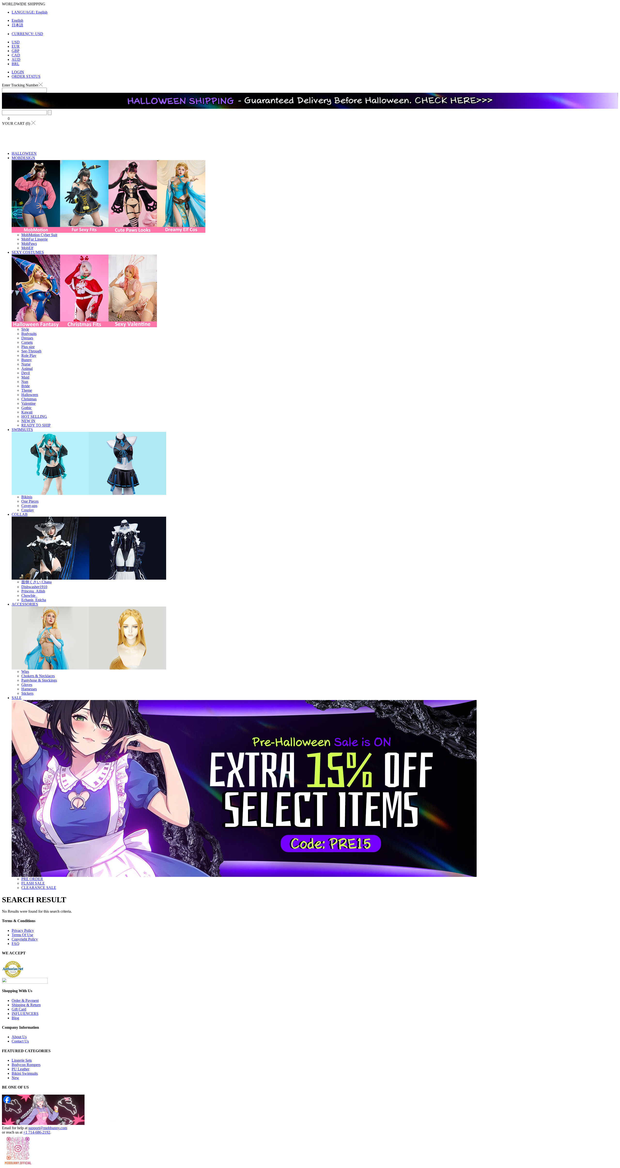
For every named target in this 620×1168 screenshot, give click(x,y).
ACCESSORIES (25, 604)
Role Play (28, 355)
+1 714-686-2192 (36, 1132)
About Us (19, 1037)
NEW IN (28, 421)
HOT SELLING (34, 416)
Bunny (26, 360)
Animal (27, 368)
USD (16, 42)
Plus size (28, 347)
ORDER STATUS (26, 76)
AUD (16, 59)
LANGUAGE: (29, 12)
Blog (15, 1018)
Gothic (26, 408)
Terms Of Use (22, 935)
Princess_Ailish (33, 591)
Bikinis (26, 497)
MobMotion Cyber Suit (39, 235)
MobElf (27, 248)
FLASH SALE (33, 883)
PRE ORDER (32, 879)
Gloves (26, 685)
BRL (15, 64)
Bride (25, 386)
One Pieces (30, 501)
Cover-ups (29, 506)
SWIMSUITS (22, 430)
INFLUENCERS (25, 1014)
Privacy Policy (23, 930)
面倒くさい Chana (36, 582)
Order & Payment (25, 1000)
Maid (25, 377)
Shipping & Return (26, 1005)
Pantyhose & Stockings (39, 680)
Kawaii (26, 412)
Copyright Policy (25, 939)
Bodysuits (29, 334)
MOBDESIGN (23, 158)
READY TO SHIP (36, 425)
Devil (25, 373)
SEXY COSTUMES (28, 252)
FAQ (15, 944)
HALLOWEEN (24, 153)
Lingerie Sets (22, 1060)
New (15, 1078)
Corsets (27, 342)
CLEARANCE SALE (38, 888)
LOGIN (18, 72)
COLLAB (20, 514)
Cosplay (27, 510)
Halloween (29, 395)
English (17, 20)
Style (25, 329)
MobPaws (29, 243)
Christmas (29, 399)
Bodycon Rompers (26, 1065)
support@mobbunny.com (47, 1128)
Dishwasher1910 (34, 587)
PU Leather (20, 1069)
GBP (15, 51)
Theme (26, 390)
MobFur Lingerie (34, 239)
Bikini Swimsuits (25, 1073)
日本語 (17, 25)
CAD (16, 55)
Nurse (26, 364)
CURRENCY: (27, 34)
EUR (16, 46)
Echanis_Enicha (33, 600)
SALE (17, 698)
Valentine (28, 403)
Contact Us (20, 1041)
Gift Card (19, 1009)
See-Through (31, 351)
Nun (24, 382)
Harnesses (29, 689)
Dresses (27, 338)
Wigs (25, 672)
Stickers (27, 693)
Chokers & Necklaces (38, 676)
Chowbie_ (29, 595)
